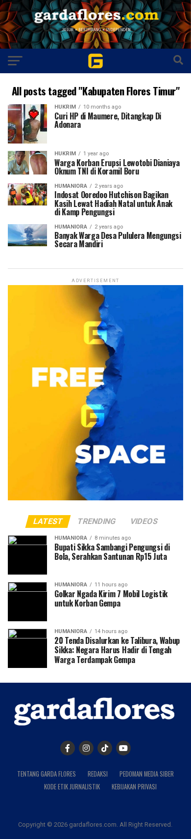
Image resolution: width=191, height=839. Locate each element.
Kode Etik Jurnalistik (72, 786)
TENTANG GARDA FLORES (46, 774)
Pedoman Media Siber (146, 774)
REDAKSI (98, 774)
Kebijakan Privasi (134, 786)
